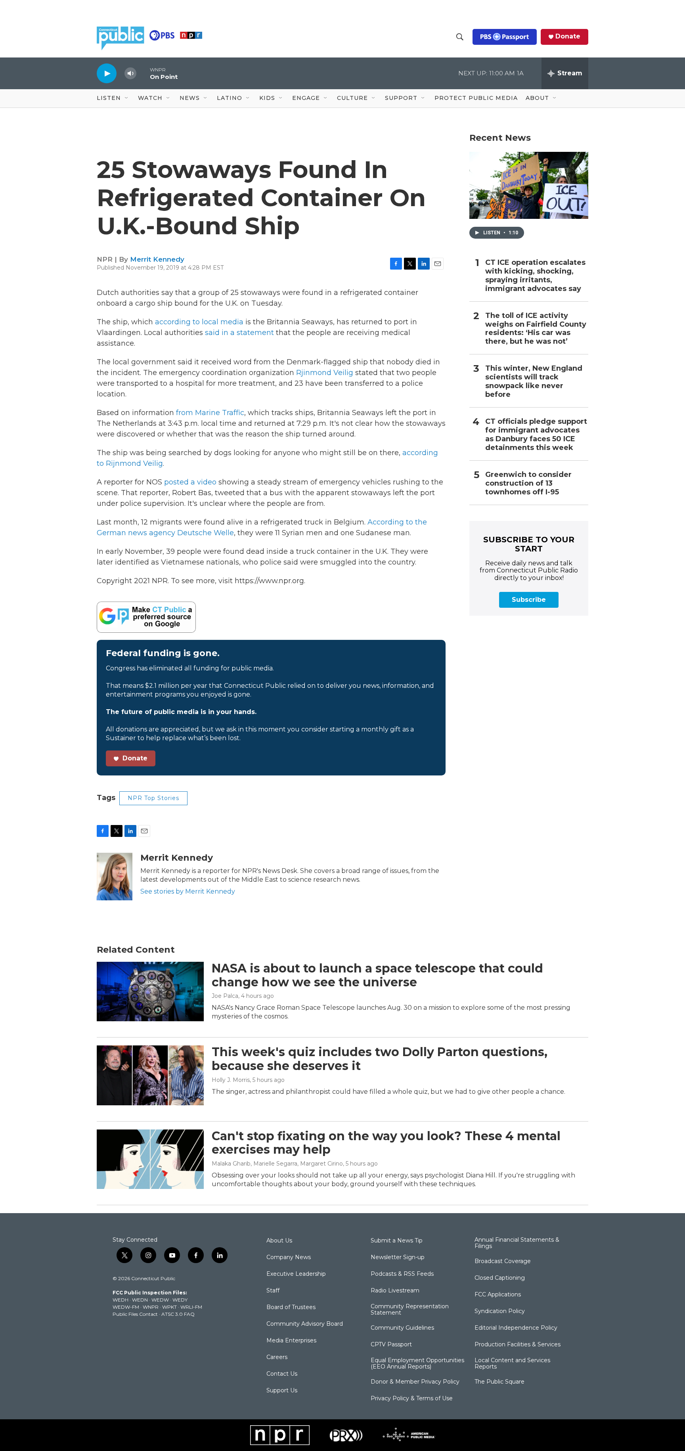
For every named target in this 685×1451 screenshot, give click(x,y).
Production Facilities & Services (518, 1345)
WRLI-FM (191, 1307)
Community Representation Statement (410, 1310)
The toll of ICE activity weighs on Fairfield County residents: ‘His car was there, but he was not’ (535, 329)
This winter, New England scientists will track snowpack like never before (533, 381)
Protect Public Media (476, 97)
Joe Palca (225, 995)
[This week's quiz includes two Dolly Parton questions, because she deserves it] (150, 1075)
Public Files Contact (135, 1314)
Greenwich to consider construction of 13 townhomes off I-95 (528, 483)
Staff (272, 1291)
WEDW (160, 1300)
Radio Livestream (395, 1291)
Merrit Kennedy (157, 259)
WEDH (120, 1300)
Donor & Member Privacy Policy (415, 1382)
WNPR (151, 1307)
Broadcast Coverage (503, 1261)
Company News (288, 1257)
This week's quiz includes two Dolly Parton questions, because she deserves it (379, 1059)
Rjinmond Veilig (324, 372)
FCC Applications (498, 1295)
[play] (106, 73)
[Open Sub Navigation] (127, 98)
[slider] (143, 73)
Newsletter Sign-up (398, 1257)
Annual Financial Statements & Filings (517, 1243)
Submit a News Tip (397, 1241)
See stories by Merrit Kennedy (187, 891)
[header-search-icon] (459, 36)
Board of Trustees (291, 1307)
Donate (567, 36)
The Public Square (499, 1382)
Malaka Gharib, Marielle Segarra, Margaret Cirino (277, 1163)
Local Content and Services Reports (512, 1363)
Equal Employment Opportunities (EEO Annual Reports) (417, 1363)
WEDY (180, 1300)
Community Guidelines (402, 1328)
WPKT (169, 1307)
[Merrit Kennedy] (114, 876)
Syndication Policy (500, 1311)
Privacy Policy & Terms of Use (412, 1398)
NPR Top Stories (153, 798)
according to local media (199, 322)
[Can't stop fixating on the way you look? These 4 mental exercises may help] (150, 1159)
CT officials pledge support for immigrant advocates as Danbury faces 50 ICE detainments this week (536, 434)
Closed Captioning (500, 1278)
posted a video (190, 482)
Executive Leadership (296, 1274)
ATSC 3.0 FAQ (178, 1314)
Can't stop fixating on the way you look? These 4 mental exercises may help (386, 1143)
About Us (279, 1241)
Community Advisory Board (304, 1324)
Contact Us (281, 1374)
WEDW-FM (126, 1307)
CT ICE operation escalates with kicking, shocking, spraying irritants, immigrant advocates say (535, 275)
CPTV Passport (391, 1345)
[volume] (130, 73)
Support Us (281, 1391)
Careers (276, 1357)
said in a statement (239, 332)
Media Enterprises (291, 1341)
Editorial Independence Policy (516, 1328)
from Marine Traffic (210, 412)
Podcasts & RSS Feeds (402, 1274)
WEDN (140, 1300)
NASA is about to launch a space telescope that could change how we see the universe (377, 975)
